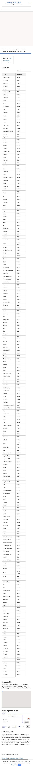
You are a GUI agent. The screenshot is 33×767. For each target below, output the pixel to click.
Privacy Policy (5, 758)
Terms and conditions (14, 758)
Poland (6, 49)
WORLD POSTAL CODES (14, 2)
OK (20, 764)
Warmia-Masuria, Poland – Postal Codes (18, 49)
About (21, 758)
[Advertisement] (16, 28)
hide (10, 58)
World (3, 49)
